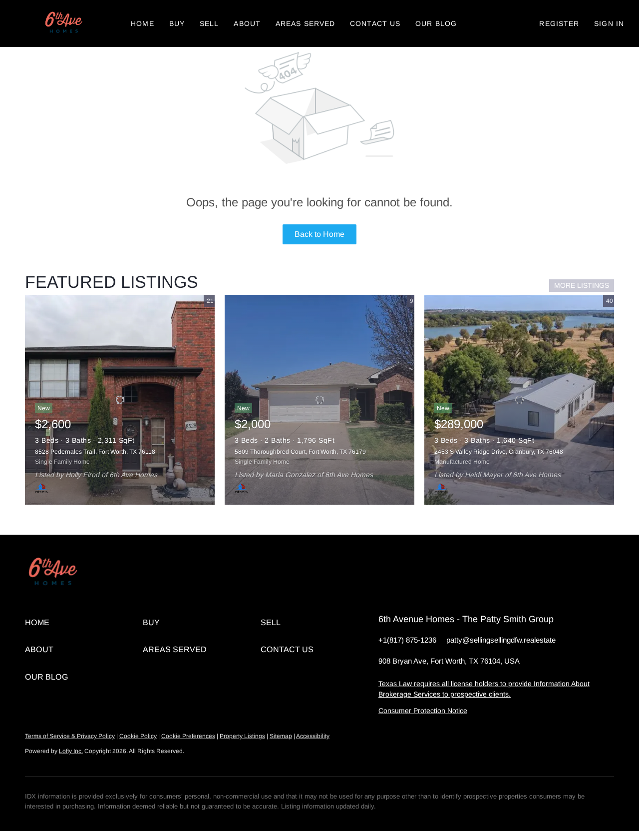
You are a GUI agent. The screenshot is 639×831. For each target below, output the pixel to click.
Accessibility (312, 736)
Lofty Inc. (71, 751)
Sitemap (281, 736)
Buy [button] (177, 23)
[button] (63, 23)
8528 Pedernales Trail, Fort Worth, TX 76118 (95, 451)
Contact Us (375, 23)
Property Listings (242, 736)
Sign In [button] (609, 23)
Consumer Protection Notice (422, 711)
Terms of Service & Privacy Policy (70, 736)
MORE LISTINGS (581, 285)
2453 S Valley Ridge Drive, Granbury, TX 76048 (498, 451)
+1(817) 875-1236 (407, 640)
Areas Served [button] (305, 23)
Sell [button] (209, 23)
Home (142, 23)
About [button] (247, 23)
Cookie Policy (138, 736)
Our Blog (436, 23)
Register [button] (559, 23)
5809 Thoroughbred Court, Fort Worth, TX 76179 (300, 451)
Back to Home (319, 234)
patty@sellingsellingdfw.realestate (501, 640)
